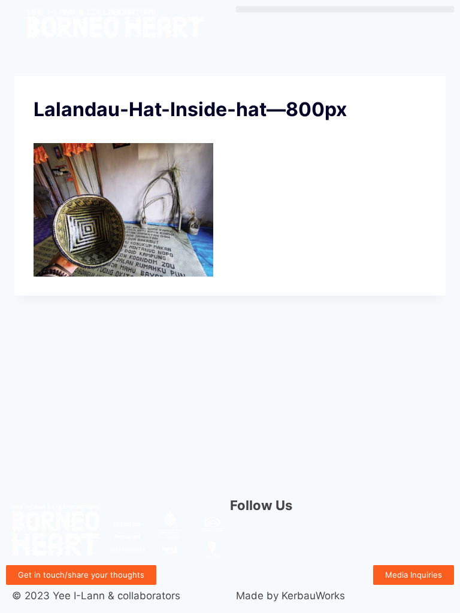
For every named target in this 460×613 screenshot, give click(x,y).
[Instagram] (245, 539)
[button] (345, 9)
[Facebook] (278, 539)
